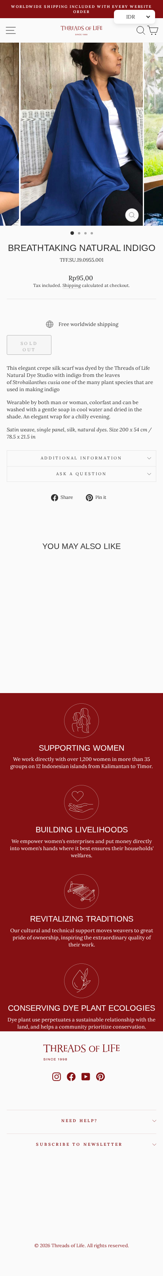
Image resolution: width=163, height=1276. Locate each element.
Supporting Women (81, 782)
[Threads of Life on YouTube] (86, 1118)
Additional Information (81, 492)
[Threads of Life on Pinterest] (100, 1118)
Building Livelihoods (82, 864)
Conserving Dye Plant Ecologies (81, 1042)
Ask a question (81, 508)
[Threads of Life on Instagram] (56, 1118)
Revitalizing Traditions (81, 953)
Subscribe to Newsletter (79, 1178)
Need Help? (79, 1155)
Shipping (72, 319)
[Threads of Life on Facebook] (71, 1118)
